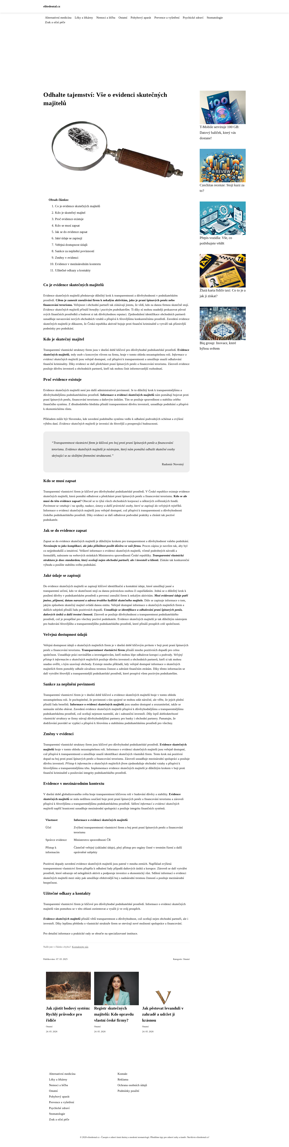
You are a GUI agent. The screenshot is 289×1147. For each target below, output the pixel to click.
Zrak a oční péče (55, 22)
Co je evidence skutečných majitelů (77, 206)
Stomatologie (215, 17)
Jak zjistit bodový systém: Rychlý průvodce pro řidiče (68, 1014)
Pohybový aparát (141, 17)
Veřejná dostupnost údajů (71, 244)
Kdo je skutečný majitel (70, 212)
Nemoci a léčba (105, 17)
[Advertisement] (144, 49)
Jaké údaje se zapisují (68, 238)
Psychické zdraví (193, 17)
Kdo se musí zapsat (67, 225)
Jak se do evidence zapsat (71, 232)
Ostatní (123, 17)
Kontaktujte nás (80, 946)
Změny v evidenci (66, 257)
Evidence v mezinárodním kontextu (78, 264)
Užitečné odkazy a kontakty (73, 270)
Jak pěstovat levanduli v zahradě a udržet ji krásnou (162, 1014)
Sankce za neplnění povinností (74, 251)
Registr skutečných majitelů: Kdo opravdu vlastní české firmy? (114, 1014)
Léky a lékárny (84, 17)
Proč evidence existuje (69, 219)
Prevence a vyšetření (166, 17)
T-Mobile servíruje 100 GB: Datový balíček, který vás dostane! (219, 132)
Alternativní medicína (58, 17)
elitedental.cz (51, 6)
